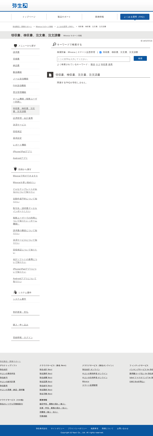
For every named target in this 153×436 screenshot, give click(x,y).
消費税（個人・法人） (49, 412)
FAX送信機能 (19, 85)
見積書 (16, 59)
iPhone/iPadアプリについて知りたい (24, 270)
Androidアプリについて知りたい (24, 280)
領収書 (104, 64)
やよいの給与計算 (7, 382)
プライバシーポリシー (77, 428)
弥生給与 (4, 378)
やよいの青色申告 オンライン (95, 374)
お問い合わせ (122, 428)
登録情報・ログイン (23, 337)
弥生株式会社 (41, 428)
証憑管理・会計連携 (23, 118)
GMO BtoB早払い (137, 382)
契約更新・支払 (20, 312)
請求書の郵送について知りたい (25, 232)
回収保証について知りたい (25, 251)
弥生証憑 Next (46, 382)
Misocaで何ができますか (25, 176)
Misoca (85, 381)
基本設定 (17, 138)
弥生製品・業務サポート (22, 26)
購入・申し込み (20, 325)
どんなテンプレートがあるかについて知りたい (25, 190)
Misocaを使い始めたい (24, 182)
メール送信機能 (20, 79)
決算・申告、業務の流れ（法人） (54, 408)
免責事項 (94, 428)
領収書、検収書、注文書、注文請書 (120, 52)
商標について (107, 428)
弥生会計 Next (46, 369)
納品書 (16, 65)
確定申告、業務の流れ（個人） (53, 404)
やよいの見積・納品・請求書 (12, 390)
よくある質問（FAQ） (65, 26)
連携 (110, 64)
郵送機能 (17, 72)
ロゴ (98, 64)
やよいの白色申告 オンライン (95, 378)
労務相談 (43, 416)
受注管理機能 (19, 92)
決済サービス (19, 125)
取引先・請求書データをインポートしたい (25, 209)
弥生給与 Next (46, 386)
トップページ (29, 17)
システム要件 (19, 299)
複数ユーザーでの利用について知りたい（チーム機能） (25, 221)
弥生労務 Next (46, 394)
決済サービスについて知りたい (25, 241)
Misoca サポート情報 (44, 26)
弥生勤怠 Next (46, 390)
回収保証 (17, 131)
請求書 (16, 52)
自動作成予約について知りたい (25, 200)
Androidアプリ (20, 158)
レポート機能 (19, 145)
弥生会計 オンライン (91, 369)
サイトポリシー (57, 428)
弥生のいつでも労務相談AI (11, 404)
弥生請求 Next (46, 374)
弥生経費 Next (46, 378)
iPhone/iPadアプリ (22, 151)
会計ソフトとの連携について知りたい (25, 261)
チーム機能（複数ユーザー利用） (25, 100)
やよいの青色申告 (7, 374)
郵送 (93, 64)
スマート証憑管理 (90, 385)
